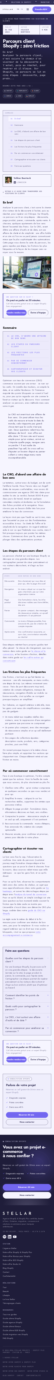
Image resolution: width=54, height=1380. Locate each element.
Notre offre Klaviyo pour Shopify (16, 1256)
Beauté (6, 1291)
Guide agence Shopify (12, 1322)
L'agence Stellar (9, 1248)
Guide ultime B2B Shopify (14, 1330)
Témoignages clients (12, 1303)
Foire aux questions (23, 166)
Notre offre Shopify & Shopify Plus (17, 1252)
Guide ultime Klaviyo (12, 1326)
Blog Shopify (8, 1268)
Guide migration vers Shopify (15, 1334)
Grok (19, 96)
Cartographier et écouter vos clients (30, 159)
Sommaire (19, 125)
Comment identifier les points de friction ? (27, 997)
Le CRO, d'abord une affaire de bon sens (30, 132)
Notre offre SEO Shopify (13, 1260)
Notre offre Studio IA (12, 1264)
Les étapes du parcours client (27, 140)
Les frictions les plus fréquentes (28, 146)
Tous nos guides (10, 1314)
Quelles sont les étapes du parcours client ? (27, 960)
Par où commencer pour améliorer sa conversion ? (27, 1030)
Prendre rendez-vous (15, 312)
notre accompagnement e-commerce (22, 933)
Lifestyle (6, 1295)
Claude (36, 91)
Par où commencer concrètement (29, 153)
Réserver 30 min (26, 1114)
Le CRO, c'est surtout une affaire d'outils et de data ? (27, 1019)
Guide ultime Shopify (12, 1318)
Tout (5, 1287)
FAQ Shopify (8, 1338)
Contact (6, 1272)
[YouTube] (14, 1236)
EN (21, 9)
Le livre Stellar (9, 1299)
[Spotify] (4, 1236)
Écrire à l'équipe (38, 312)
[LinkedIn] (9, 1236)
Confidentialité (9, 1276)
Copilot (31, 96)
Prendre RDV (41, 9)
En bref (18, 118)
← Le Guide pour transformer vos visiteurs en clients (25, 20)
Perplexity (23, 91)
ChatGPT (9, 91)
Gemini (8, 96)
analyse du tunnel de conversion (31, 894)
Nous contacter (27, 1122)
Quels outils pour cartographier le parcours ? (27, 1008)
